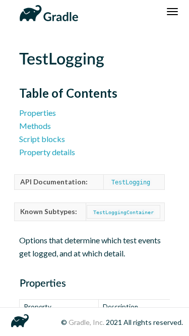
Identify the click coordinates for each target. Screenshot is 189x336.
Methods (35, 125)
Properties (37, 112)
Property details (47, 152)
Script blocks (42, 139)
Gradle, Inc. (87, 322)
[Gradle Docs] (47, 12)
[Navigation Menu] (172, 12)
